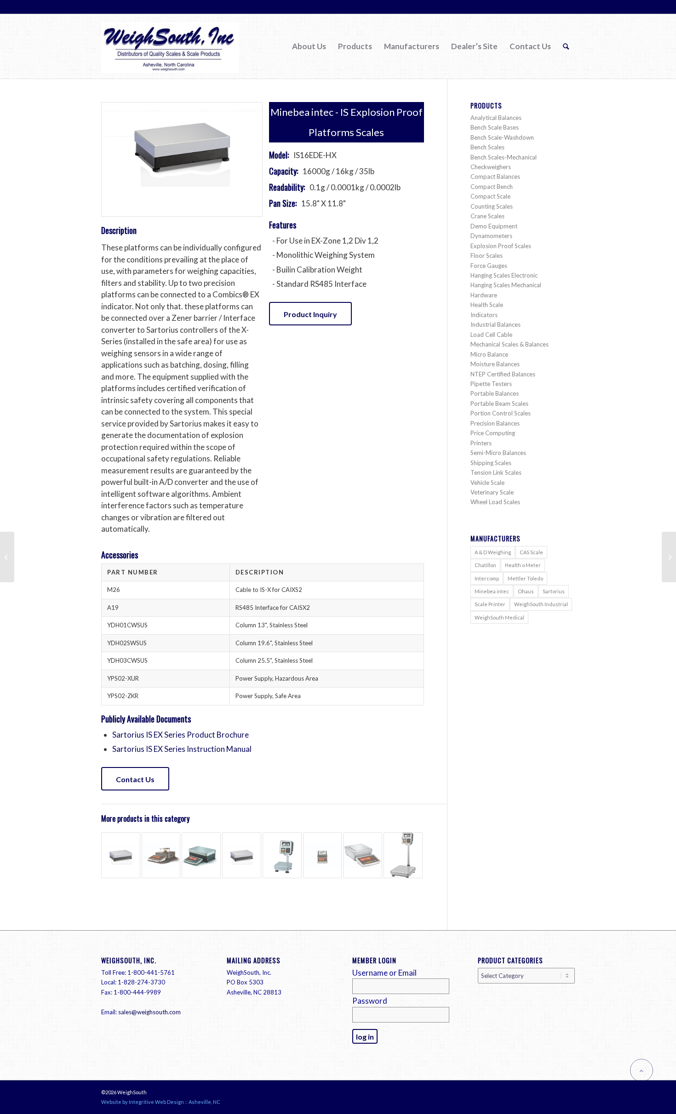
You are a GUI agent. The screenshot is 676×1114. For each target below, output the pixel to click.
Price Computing (492, 433)
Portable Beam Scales (499, 403)
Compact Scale (490, 196)
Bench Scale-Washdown (502, 137)
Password (369, 1001)
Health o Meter (523, 565)
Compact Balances (495, 176)
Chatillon (485, 565)
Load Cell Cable (491, 334)
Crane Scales (487, 216)
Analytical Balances (495, 117)
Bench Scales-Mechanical (503, 157)
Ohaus (526, 591)
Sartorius (554, 591)
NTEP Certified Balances (502, 374)
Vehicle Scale (487, 482)
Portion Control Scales (500, 413)
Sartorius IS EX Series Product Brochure (180, 734)
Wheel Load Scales (495, 502)
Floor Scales (486, 255)
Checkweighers (490, 167)
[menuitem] (309, 46)
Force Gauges (488, 265)
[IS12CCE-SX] (7, 557)
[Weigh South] (170, 54)
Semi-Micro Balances (498, 452)
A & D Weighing (493, 552)
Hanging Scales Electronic (504, 275)
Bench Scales (487, 147)
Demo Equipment (493, 226)
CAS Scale (531, 552)
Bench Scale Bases (494, 127)
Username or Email (384, 973)
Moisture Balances (495, 364)
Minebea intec (301, 112)
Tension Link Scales (495, 472)
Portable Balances (494, 393)
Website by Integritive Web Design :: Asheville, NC (160, 1102)
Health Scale (486, 304)
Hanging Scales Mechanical (505, 285)
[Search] (566, 46)
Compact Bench (491, 186)
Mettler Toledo (525, 578)
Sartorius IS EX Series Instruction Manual (182, 749)
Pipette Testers (491, 383)
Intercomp (487, 578)
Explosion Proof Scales (500, 246)
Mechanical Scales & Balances (509, 344)
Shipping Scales (490, 462)
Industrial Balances (495, 324)
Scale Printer (490, 604)
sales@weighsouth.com (149, 1012)
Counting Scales (491, 206)
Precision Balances (495, 423)
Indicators (484, 314)
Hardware (483, 295)
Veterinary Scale (492, 492)
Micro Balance (489, 354)
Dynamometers (491, 235)
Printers (481, 443)
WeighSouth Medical (499, 617)
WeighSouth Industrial (541, 604)
